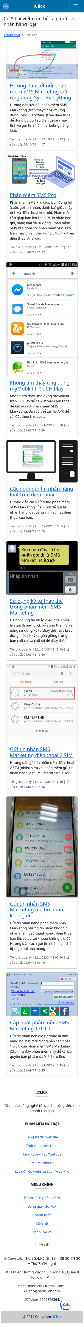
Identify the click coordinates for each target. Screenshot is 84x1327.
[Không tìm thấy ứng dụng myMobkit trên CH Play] (42, 318)
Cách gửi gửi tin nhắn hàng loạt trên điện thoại (41, 491)
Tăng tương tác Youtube (42, 1154)
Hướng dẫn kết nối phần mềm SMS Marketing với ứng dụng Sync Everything (40, 91)
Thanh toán (42, 1215)
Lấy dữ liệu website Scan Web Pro (42, 1171)
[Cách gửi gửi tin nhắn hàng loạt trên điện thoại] (42, 460)
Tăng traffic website (42, 1137)
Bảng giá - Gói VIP (42, 1206)
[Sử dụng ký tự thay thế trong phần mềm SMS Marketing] (42, 567)
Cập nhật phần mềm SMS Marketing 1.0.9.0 (39, 1025)
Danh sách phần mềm (42, 1197)
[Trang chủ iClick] (6, 6)
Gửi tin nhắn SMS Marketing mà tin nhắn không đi (36, 909)
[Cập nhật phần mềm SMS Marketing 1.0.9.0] (42, 994)
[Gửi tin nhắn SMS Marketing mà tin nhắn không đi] (42, 846)
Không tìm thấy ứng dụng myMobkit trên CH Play (40, 385)
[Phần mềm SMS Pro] (42, 171)
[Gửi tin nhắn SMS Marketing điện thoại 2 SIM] (42, 703)
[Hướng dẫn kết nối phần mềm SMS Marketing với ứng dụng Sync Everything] (42, 59)
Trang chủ (12, 35)
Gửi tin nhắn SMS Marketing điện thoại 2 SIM (41, 752)
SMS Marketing (42, 1162)
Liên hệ (42, 1223)
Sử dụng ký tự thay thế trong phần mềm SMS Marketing (36, 606)
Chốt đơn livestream (42, 1145)
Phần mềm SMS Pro (33, 195)
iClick (57, 1316)
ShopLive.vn (42, 1232)
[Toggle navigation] (75, 6)
